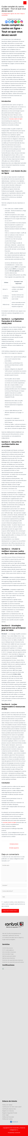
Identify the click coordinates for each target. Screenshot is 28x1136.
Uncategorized (6, 13)
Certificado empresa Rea (9, 1108)
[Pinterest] (15, 21)
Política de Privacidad (8, 1117)
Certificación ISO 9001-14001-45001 (11, 1106)
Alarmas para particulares (9, 956)
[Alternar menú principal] (25, 2)
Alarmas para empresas (8, 958)
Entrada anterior (14, 844)
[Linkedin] (12, 21)
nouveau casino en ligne (15, 118)
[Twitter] (9, 21)
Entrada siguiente (14, 847)
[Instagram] (21, 21)
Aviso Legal (5, 1115)
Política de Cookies (7, 1119)
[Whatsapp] (18, 21)
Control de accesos (7, 948)
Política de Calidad (7, 1104)
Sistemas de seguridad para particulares (13, 962)
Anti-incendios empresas (9, 952)
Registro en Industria (8, 1110)
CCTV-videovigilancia (8, 950)
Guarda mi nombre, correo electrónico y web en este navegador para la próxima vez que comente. (13, 904)
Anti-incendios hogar (8, 954)
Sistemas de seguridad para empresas (12, 960)
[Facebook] (6, 21)
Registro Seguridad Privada (9, 1113)
